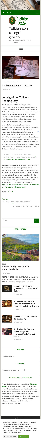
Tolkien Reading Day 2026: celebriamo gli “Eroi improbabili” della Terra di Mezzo (24, 333)
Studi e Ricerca (12, 82)
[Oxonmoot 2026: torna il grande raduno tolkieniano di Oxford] (7, 288)
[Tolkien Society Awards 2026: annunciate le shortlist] (20, 247)
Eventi (4, 82)
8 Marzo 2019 (7, 89)
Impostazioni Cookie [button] (10, 436)
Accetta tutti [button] (23, 436)
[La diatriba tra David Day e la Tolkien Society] (7, 318)
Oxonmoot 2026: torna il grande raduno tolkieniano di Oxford (25, 288)
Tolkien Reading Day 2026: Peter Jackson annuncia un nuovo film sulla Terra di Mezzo (26, 303)
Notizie (4, 263)
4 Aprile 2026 (18, 294)
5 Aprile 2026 (6, 273)
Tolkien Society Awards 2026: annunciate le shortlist (16, 268)
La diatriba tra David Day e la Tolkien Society (25, 317)
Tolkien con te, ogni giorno (18, 32)
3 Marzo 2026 (18, 339)
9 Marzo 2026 (18, 322)
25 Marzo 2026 (19, 309)
